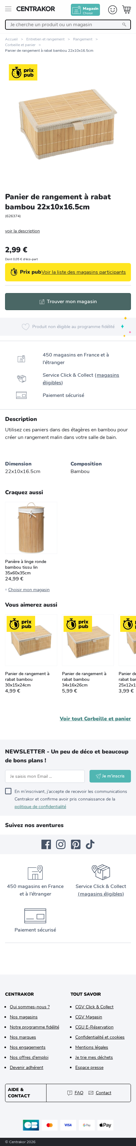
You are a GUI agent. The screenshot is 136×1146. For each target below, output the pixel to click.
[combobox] (68, 25)
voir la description (22, 231)
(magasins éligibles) (101, 894)
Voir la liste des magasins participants (83, 272)
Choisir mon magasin (29, 590)
